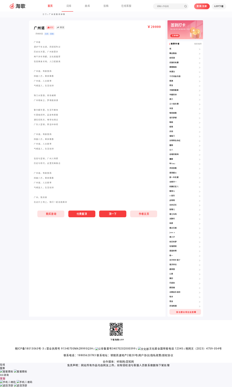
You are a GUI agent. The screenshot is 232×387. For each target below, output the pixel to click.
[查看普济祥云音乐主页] (199, 265)
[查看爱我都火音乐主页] (199, 173)
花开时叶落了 (175, 260)
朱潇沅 (172, 72)
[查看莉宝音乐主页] (199, 85)
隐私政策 (155, 355)
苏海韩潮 (173, 306)
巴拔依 (172, 283)
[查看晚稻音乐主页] (199, 122)
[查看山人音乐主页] (199, 150)
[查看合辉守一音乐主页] (199, 182)
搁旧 (171, 278)
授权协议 (167, 355)
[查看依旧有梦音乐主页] (199, 242)
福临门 (172, 136)
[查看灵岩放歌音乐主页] (199, 168)
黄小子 (172, 237)
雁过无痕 (173, 228)
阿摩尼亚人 (174, 187)
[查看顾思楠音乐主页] (199, 288)
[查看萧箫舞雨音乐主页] (199, 67)
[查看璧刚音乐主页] (199, 145)
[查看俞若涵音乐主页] (199, 58)
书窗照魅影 (174, 90)
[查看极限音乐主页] (199, 127)
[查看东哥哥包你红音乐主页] (199, 140)
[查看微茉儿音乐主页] (199, 191)
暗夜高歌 (173, 113)
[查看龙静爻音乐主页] (199, 219)
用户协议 (144, 355)
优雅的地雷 (174, 62)
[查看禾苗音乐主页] (199, 108)
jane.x (172, 232)
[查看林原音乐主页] (199, 223)
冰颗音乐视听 (175, 292)
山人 (171, 150)
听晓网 (121, 361)
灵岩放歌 (173, 168)
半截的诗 (173, 95)
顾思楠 (172, 288)
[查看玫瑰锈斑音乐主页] (199, 246)
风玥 (171, 131)
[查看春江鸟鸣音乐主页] (199, 214)
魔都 (171, 159)
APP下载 (219, 6)
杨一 (171, 255)
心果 (171, 274)
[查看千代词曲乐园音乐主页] (199, 76)
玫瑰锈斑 (173, 246)
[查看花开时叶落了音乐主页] (199, 260)
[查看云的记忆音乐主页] (199, 205)
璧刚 (171, 145)
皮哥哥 (172, 200)
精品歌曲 (173, 53)
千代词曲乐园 (175, 76)
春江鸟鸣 (173, 214)
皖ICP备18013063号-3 (30, 348)
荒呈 (171, 301)
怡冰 (171, 297)
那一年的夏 (174, 177)
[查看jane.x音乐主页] (199, 232)
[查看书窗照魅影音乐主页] (199, 90)
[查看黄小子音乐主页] (199, 237)
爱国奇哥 (173, 251)
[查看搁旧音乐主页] (199, 278)
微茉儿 (172, 191)
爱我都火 (173, 173)
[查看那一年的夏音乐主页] (199, 177)
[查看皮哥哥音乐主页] (199, 200)
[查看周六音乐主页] (199, 99)
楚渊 (171, 81)
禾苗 (171, 108)
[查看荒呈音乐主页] (199, 301)
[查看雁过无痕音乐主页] (199, 228)
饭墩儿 (172, 209)
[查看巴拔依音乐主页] (199, 283)
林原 (171, 223)
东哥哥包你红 (175, 140)
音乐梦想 (173, 118)
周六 (171, 99)
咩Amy (172, 163)
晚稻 (171, 122)
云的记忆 (173, 205)
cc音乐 (172, 196)
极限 (171, 127)
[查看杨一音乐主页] (199, 255)
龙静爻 (172, 219)
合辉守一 (173, 182)
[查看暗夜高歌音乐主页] (199, 113)
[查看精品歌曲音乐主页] (199, 53)
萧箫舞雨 (173, 67)
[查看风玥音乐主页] (199, 131)
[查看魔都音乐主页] (199, 159)
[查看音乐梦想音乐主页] (199, 118)
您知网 (130, 361)
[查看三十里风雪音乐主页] (199, 104)
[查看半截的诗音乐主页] (199, 95)
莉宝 (171, 85)
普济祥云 (173, 264)
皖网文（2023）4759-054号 (204, 348)
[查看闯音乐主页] (199, 49)
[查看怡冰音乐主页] (199, 297)
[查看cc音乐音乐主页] (199, 196)
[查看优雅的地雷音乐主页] (199, 62)
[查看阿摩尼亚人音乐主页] (199, 187)
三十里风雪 (174, 104)
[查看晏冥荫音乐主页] (199, 269)
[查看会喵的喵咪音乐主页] (199, 154)
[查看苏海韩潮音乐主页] (199, 306)
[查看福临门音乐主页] (199, 136)
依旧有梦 (173, 242)
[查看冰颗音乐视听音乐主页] (199, 292)
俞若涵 (172, 58)
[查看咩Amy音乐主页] (199, 163)
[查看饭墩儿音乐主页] (199, 209)
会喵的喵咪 (174, 154)
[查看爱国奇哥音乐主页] (199, 251)
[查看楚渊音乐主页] (199, 81)
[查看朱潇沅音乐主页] (199, 72)
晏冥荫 (172, 269)
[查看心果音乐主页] (199, 274)
